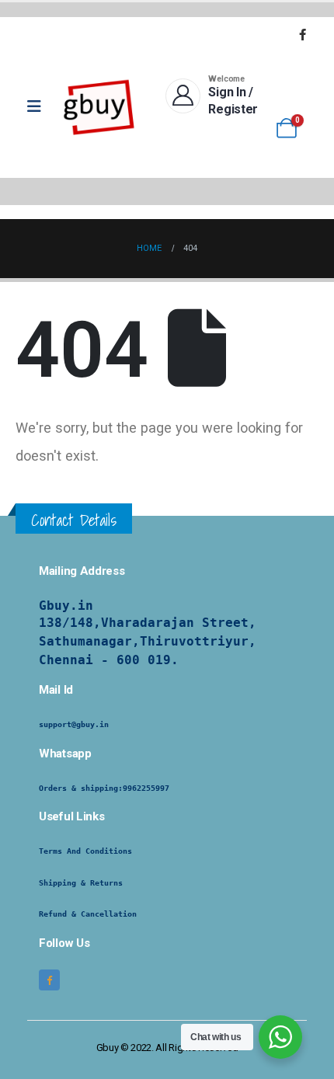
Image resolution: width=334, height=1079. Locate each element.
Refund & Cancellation (88, 914)
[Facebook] (302, 34)
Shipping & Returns (81, 883)
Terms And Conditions (85, 851)
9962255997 (146, 788)
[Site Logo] (99, 106)
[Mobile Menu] (39, 106)
